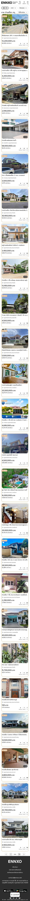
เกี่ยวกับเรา (15, 867)
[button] (26, 24)
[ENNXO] (6, 2)
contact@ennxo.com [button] (15, 878)
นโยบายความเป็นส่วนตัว (15, 870)
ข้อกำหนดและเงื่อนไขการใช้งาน (15, 872)
